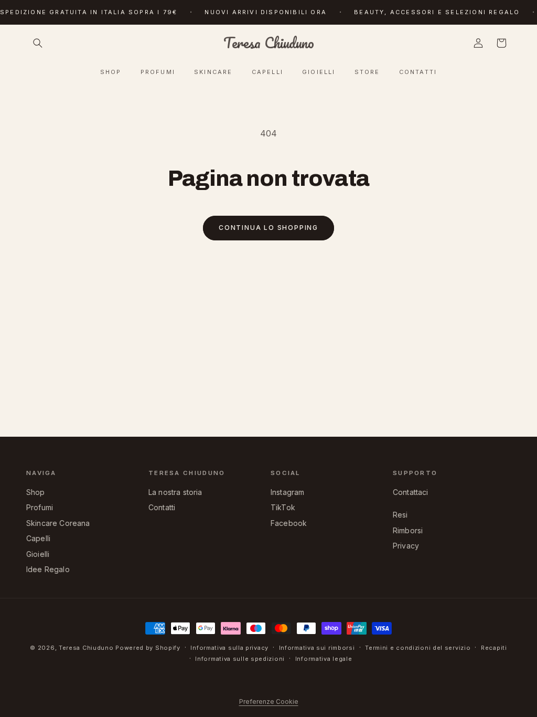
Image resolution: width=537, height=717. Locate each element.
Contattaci (410, 492)
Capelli (38, 538)
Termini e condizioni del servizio (417, 647)
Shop (35, 492)
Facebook (289, 523)
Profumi (39, 507)
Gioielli (37, 554)
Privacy (406, 545)
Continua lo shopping (268, 227)
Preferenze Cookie (268, 701)
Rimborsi (408, 530)
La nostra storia (175, 492)
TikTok (283, 507)
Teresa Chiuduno (86, 647)
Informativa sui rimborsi (317, 647)
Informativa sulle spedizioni (240, 658)
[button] (37, 43)
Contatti (161, 507)
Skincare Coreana (58, 523)
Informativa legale (323, 658)
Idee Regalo (48, 569)
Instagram (287, 492)
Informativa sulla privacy (229, 647)
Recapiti (494, 647)
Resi (400, 514)
